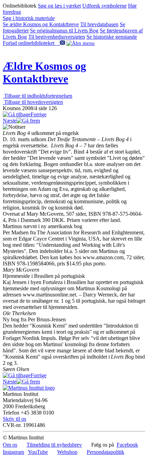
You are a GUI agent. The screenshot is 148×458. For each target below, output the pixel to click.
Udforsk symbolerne (104, 6)
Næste (10, 121)
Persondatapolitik (105, 452)
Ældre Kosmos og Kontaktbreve (44, 72)
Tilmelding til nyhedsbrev (54, 445)
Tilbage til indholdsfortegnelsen (37, 96)
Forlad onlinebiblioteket (31, 43)
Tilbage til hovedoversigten (33, 102)
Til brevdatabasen (99, 24)
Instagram (13, 452)
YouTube (38, 452)
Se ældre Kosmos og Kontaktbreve (41, 24)
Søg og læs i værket (59, 6)
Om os (10, 445)
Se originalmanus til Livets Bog (64, 30)
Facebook (127, 445)
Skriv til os (14, 419)
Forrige (38, 114)
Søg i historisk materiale (29, 18)
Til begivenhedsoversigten (56, 37)
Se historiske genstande (111, 37)
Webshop (67, 452)
